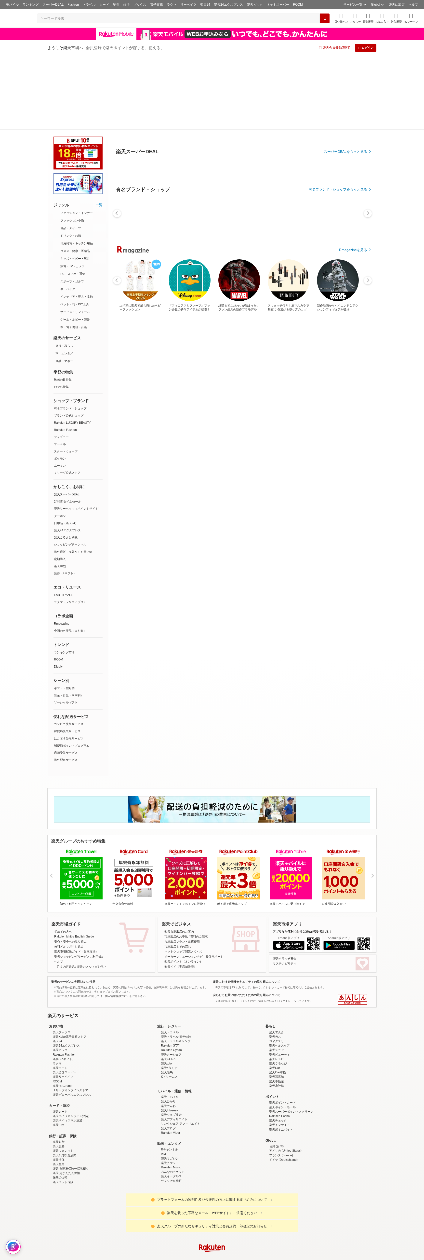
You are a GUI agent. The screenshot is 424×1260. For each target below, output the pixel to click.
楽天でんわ (168, 1032)
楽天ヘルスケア (279, 971)
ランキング (31, 4)
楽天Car (274, 994)
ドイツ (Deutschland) (283, 1086)
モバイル (12, 4)
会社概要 (141, 1213)
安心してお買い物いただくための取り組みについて (246, 921)
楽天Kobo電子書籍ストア (69, 963)
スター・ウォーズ (66, 377)
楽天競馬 (167, 998)
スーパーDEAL (53, 4)
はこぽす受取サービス (68, 664)
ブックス (139, 4)
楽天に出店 (397, 4)
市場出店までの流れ (177, 872)
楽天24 (205, 4)
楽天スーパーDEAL (67, 420)
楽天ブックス (61, 958)
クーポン (60, 442)
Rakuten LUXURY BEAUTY (72, 348)
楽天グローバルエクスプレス (72, 1020)
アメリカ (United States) (285, 1076)
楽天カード (60, 1037)
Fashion (73, 4)
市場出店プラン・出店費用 (182, 867)
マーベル (60, 370)
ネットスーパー (278, 4)
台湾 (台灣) (276, 1072)
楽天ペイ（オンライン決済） (72, 1042)
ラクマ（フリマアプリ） (70, 528)
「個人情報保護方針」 (115, 922)
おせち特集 (61, 313)
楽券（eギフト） (65, 499)
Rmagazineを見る (353, 225)
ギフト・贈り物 (64, 614)
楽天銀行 (59, 1068)
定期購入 (60, 485)
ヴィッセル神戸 (171, 1107)
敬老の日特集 (63, 306)
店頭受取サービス (66, 679)
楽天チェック (278, 1046)
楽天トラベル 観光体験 (176, 963)
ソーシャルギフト (66, 628)
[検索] (325, 18)
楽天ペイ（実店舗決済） (180, 893)
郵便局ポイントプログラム (71, 671)
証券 (116, 4)
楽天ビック (255, 4)
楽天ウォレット (63, 1076)
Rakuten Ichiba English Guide (74, 862)
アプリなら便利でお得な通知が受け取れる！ (302, 857)
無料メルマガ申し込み (69, 872)
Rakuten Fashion (65, 356)
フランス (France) (281, 1081)
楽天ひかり (168, 1027)
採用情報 (255, 1213)
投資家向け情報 (161, 1213)
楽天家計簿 (276, 1012)
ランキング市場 (64, 578)
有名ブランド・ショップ (70, 334)
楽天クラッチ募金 (284, 884)
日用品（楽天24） (66, 449)
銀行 (126, 4)
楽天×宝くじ (169, 994)
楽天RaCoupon (63, 1012)
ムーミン (60, 391)
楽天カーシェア (171, 980)
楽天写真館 (276, 1003)
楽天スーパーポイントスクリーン (291, 1037)
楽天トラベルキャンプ (175, 967)
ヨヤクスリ (276, 967)
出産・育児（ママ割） (68, 621)
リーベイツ (188, 4)
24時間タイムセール (67, 427)
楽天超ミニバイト (281, 1055)
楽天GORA (168, 985)
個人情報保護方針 (276, 1213)
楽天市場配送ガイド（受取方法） (76, 877)
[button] (355, 18)
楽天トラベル (170, 958)
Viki (163, 1080)
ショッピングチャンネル (70, 470)
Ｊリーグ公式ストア (67, 399)
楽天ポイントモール (282, 1033)
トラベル (89, 4)
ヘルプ (413, 4)
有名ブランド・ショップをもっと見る (338, 165)
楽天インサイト (279, 1051)
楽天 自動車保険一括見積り (71, 1094)
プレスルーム (237, 1213)
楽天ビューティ (279, 980)
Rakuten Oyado (171, 976)
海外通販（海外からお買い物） (74, 478)
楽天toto (166, 989)
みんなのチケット (173, 1098)
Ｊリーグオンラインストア (70, 1016)
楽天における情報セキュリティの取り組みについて (246, 908)
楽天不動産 (276, 1007)
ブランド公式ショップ (68, 341)
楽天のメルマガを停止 (91, 893)
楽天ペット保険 (63, 1108)
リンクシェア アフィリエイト (180, 1049)
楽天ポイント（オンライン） (183, 887)
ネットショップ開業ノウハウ (183, 877)
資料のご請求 (199, 862)
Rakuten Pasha (279, 1042)
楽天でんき (276, 958)
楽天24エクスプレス (228, 4)
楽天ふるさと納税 (66, 463)
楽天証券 (59, 1072)
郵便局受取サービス (67, 657)
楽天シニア (276, 976)
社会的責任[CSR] (213, 1213)
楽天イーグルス (171, 1102)
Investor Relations (185, 1213)
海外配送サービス (66, 686)
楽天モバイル (170, 1023)
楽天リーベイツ (63, 1003)
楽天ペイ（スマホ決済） (69, 1046)
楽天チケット (170, 1089)
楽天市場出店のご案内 (179, 857)
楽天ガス (275, 963)
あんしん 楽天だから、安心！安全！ (352, 925)
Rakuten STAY (170, 971)
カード (104, 4)
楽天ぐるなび (278, 989)
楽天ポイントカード (282, 1028)
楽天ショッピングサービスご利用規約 (79, 882)
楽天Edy (58, 1051)
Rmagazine (61, 549)
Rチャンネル (169, 1075)
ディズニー (61, 363)
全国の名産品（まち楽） (70, 557)
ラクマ (171, 4)
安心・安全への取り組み (70, 867)
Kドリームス (169, 1003)
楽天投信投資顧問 (64, 1081)
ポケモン (60, 384)
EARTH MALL (63, 521)
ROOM (298, 4)
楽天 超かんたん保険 (66, 1099)
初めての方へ (63, 857)
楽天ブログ (168, 1054)
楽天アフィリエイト (174, 1045)
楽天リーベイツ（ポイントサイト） (77, 434)
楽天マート (60, 994)
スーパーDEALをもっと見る (345, 127)
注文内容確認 (66, 893)
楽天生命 (59, 1090)
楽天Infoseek (169, 1036)
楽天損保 (59, 1086)
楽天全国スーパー (64, 998)
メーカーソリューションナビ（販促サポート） (195, 882)
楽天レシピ (276, 985)
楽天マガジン (170, 1084)
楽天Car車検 (277, 998)
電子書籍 (156, 4)
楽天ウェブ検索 (171, 1041)
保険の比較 (60, 1103)
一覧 (99, 131)
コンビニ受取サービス (68, 650)
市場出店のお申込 (176, 862)
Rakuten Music (171, 1093)
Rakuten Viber (170, 1059)
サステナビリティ (284, 889)
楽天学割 (60, 492)
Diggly (58, 592)
